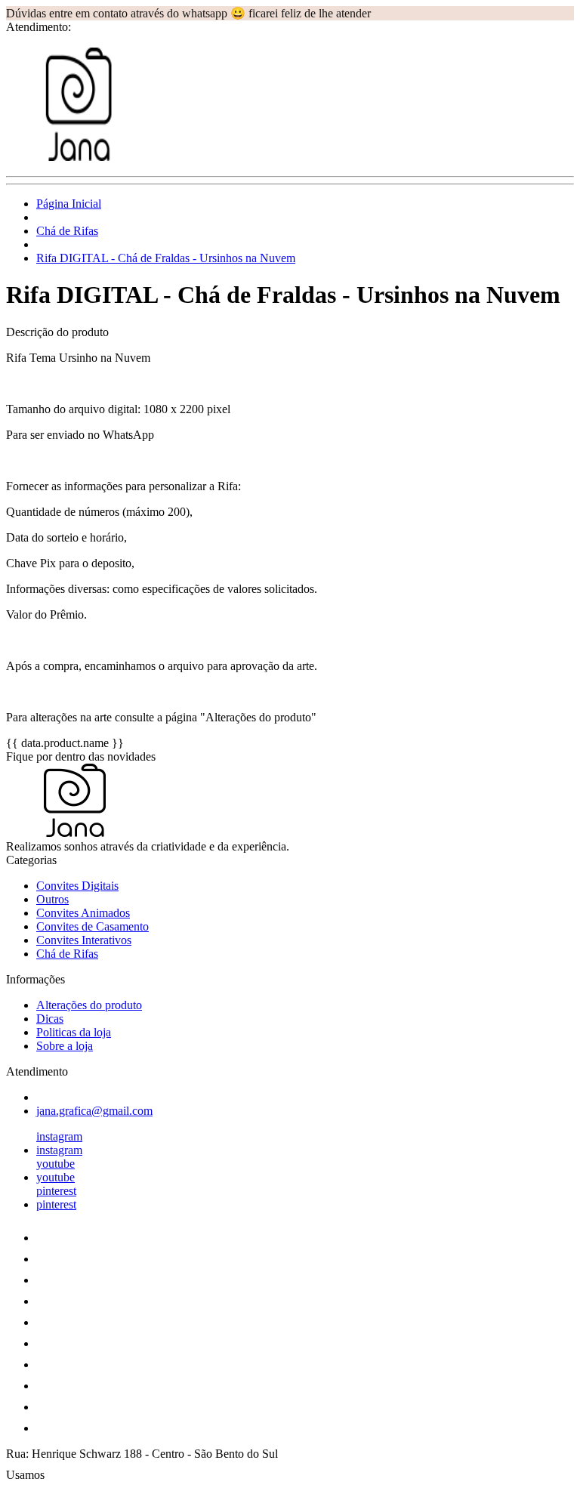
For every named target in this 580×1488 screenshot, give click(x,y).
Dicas (49, 1018)
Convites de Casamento (92, 926)
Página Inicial (68, 203)
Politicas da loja (73, 1032)
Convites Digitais (77, 885)
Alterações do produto (89, 1005)
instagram (59, 1136)
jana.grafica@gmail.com (94, 1110)
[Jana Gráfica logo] (62, 156)
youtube (55, 1163)
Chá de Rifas (67, 230)
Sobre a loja (64, 1045)
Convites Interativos (83, 940)
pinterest (56, 1190)
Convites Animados (83, 912)
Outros (52, 899)
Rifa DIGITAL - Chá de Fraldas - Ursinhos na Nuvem (165, 258)
